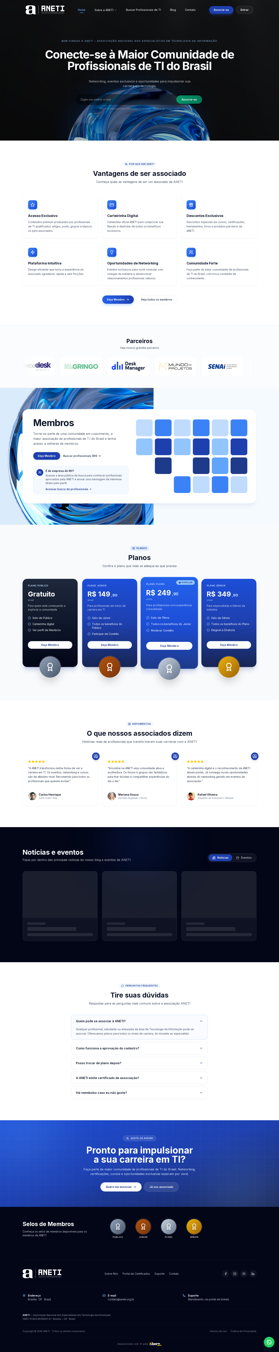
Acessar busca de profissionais (67, 489)
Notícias (223, 857)
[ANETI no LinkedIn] (253, 1273)
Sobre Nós (111, 1273)
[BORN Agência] (155, 1344)
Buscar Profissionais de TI (143, 9)
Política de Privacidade (243, 1331)
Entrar (244, 9)
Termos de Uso (218, 1331)
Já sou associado (161, 1186)
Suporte (159, 1273)
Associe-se (221, 9)
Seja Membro (116, 299)
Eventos (246, 857)
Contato (190, 9)
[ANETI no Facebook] (225, 1273)
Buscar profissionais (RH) (80, 455)
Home (81, 9)
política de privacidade (166, 108)
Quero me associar (119, 1186)
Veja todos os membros (156, 299)
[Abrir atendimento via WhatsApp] (269, 1342)
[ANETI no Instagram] (234, 1273)
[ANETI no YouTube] (243, 1273)
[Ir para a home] (45, 9)
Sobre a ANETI (104, 10)
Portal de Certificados (136, 1273)
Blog (173, 9)
